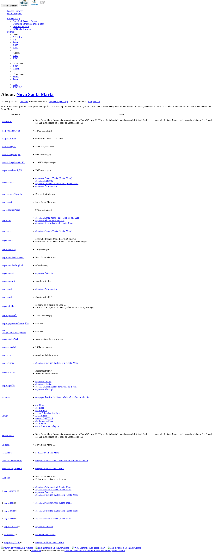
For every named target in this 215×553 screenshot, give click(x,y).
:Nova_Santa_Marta (49, 468)
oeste (7, 297)
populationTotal (11, 130)
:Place (39, 408)
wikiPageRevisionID (13, 162)
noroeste (9, 281)
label (6, 444)
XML (15, 47)
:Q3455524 (44, 418)
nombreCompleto (13, 257)
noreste (8, 273)
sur (6, 355)
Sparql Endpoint (14, 13)
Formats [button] (10, 31)
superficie (9, 347)
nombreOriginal (12, 265)
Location (24, 101)
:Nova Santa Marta (47, 452)
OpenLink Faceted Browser (26, 21)
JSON (16, 45)
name (6, 477)
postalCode (9, 138)
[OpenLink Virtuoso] (17, 548)
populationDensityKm (15, 323)
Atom (15, 55)
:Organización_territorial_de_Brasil (55, 386)
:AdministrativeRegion (47, 426)
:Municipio (44, 389)
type (5, 415)
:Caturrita (44, 181)
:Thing (39, 405)
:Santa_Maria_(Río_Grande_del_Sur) (57, 218)
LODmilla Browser (22, 29)
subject (6, 397)
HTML (16, 68)
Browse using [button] (13, 18)
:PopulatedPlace (44, 421)
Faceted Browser (15, 11)
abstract (7, 121)
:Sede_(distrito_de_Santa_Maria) (54, 223)
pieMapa (9, 306)
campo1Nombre (12, 194)
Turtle (15, 42)
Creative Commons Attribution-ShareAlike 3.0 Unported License (94, 550)
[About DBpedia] (24, 5)
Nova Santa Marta (35, 94)
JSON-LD (18, 87)
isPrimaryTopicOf (12, 468)
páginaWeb (10, 339)
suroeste (9, 372)
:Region (40, 423)
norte (7, 289)
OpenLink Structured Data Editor (28, 24)
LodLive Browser (21, 26)
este (7, 231)
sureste (8, 363)
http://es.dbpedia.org (58, 101)
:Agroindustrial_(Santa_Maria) (53, 487)
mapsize (9, 249)
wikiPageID (9, 146)
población (9, 315)
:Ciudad (43, 381)
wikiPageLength (11, 154)
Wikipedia (36, 550)
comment (8, 435)
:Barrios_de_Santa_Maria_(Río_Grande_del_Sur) (62, 397)
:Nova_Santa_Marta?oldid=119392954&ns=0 (61, 460)
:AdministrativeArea (47, 413)
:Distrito (43, 384)
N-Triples (17, 37)
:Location (41, 410)
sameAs (7, 452)
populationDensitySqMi (14, 331)
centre (8, 202)
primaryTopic (12, 542)
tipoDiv (8, 385)
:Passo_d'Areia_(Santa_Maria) (53, 178)
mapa (7, 240)
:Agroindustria (46, 186)
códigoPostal (11, 210)
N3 (14, 39)
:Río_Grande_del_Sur (49, 220)
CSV (15, 84)
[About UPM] (38, 5)
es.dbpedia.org (94, 101)
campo (8, 182)
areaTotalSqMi (12, 170)
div (6, 220)
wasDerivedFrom (12, 460)
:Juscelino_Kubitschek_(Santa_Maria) (57, 183)
